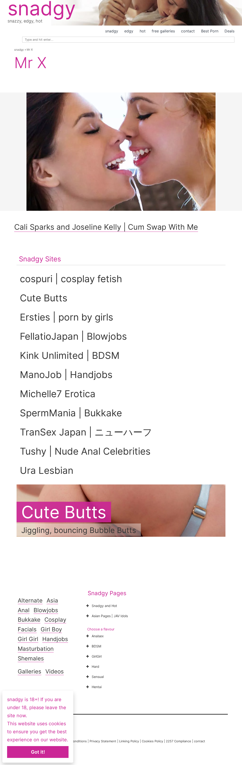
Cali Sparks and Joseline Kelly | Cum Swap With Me (106, 227)
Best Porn (209, 31)
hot (143, 31)
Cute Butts (63, 512)
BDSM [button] (96, 646)
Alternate (30, 600)
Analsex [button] (98, 636)
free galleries (163, 31)
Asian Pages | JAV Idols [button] (110, 616)
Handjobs (55, 639)
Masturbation (36, 648)
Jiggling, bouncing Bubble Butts (78, 530)
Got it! (38, 752)
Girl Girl (28, 639)
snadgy (111, 31)
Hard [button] (95, 666)
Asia (52, 600)
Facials (27, 629)
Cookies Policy (152, 741)
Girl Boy (51, 629)
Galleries (29, 671)
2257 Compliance (178, 741)
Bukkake (29, 619)
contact (188, 31)
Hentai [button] (97, 687)
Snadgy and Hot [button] (104, 606)
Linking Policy (129, 741)
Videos (54, 671)
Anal (24, 610)
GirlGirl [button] (97, 656)
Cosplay (55, 619)
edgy (128, 31)
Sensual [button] (98, 677)
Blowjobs (46, 610)
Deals (229, 31)
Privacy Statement (103, 741)
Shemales (31, 658)
